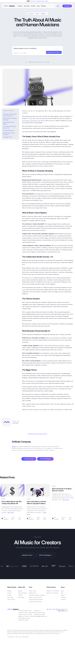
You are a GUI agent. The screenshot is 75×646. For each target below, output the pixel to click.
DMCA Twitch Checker (35, 597)
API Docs (33, 6)
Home (31, 13)
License (9, 595)
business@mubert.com (40, 616)
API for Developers (45, 459)
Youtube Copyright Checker (37, 595)
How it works (11, 599)
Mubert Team (32, 62)
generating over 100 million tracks (31, 120)
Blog (38, 6)
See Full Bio (15, 423)
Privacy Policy (10, 636)
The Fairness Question (8, 130)
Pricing (9, 593)
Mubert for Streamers (53, 591)
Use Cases (27, 6)
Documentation (22, 593)
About (62, 595)
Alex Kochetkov (6, 518)
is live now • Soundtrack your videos (39, 1)
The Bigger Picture (7, 137)
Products (20, 6)
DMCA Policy (25, 636)
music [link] (36, 434)
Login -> (58, 6)
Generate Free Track (53, 52)
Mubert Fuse (32, 591)
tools (44, 120)
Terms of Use (18, 636)
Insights (43, 13)
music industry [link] (43, 434)
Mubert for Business (52, 593)
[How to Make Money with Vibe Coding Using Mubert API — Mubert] (12, 490)
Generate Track (28, 459)
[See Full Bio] (19, 423)
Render (9, 591)
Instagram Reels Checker (36, 599)
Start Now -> (67, 6)
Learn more (10, 512)
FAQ (62, 593)
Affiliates (43, 6)
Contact (63, 599)
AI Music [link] (31, 434)
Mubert (14, 446)
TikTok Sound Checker (35, 601)
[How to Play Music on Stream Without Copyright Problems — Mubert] (37, 490)
